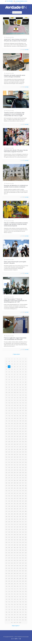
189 (17, 418)
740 (14, 596)
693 (17, 581)
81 (6, 384)
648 (25, 565)
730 (9, 594)
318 (20, 459)
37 (17, 369)
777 (6, 609)
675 (12, 576)
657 (6, 570)
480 (25, 511)
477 (17, 511)
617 (6, 557)
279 (23, 446)
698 (9, 583)
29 (17, 366)
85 (17, 384)
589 (17, 547)
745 (6, 599)
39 (22, 369)
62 (20, 377)
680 (25, 576)
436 (14, 498)
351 (23, 470)
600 (25, 550)
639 (23, 563)
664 (25, 570)
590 (20, 547)
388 (14, 483)
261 (17, 441)
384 (25, 480)
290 (9, 451)
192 (25, 418)
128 (25, 397)
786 (9, 612)
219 (12, 428)
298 (9, 454)
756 (14, 601)
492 (14, 516)
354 (9, 472)
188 (14, 418)
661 (17, 570)
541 (17, 532)
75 (11, 382)
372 (14, 477)
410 (9, 490)
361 (6, 475)
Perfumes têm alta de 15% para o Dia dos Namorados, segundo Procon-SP (16, 150)
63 (22, 377)
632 (25, 560)
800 (25, 614)
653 (17, 568)
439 (23, 498)
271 (23, 444)
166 (20, 410)
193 (6, 420)
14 (20, 361)
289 (6, 451)
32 (25, 366)
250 (9, 439)
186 (9, 418)
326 (20, 462)
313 (6, 459)
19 (11, 364)
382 (20, 480)
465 (6, 508)
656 (25, 568)
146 (9, 405)
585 (6, 547)
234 (9, 433)
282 (9, 449)
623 (23, 557)
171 (12, 413)
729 (6, 594)
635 (12, 563)
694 (20, 581)
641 (6, 565)
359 (23, 472)
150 (20, 405)
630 (20, 560)
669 (17, 573)
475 (12, 511)
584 (25, 545)
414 (20, 490)
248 (25, 436)
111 (23, 392)
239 (23, 433)
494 (20, 516)
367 (23, 475)
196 (14, 420)
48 (25, 371)
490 (9, 516)
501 (17, 519)
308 (14, 457)
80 (25, 382)
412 (14, 490)
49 (6, 374)
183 (23, 415)
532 (14, 529)
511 (23, 521)
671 (23, 573)
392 (25, 483)
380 (14, 480)
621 (17, 557)
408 (25, 488)
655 (23, 568)
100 (14, 389)
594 (9, 550)
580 (14, 545)
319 (23, 459)
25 (6, 366)
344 (25, 467)
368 (25, 475)
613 (17, 555)
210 (9, 426)
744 (25, 596)
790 (20, 612)
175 (23, 413)
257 (6, 441)
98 (9, 389)
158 (20, 408)
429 (17, 495)
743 (23, 596)
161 (6, 410)
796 (14, 614)
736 (25, 594)
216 (25, 426)
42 (9, 371)
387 (12, 483)
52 (14, 374)
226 (9, 431)
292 (14, 451)
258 (9, 441)
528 (25, 526)
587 (12, 547)
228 (14, 431)
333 (17, 464)
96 (25, 387)
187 (12, 418)
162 (9, 410)
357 (17, 472)
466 (9, 508)
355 (12, 472)
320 (25, 459)
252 (14, 439)
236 (14, 433)
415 (23, 490)
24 (25, 364)
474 (9, 511)
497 (6, 519)
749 (17, 599)
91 (11, 387)
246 (20, 436)
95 (22, 387)
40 (25, 369)
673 (6, 576)
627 (12, 560)
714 (9, 588)
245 (17, 436)
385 (6, 483)
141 (17, 402)
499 (12, 519)
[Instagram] (20, 3)
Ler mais (26, 49)
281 (6, 449)
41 (6, 371)
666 (9, 573)
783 (23, 609)
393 (6, 485)
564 (14, 539)
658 (9, 570)
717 (17, 588)
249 (6, 439)
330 (9, 464)
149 (17, 405)
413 (17, 490)
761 (6, 604)
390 (20, 483)
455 (23, 503)
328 (25, 462)
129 (6, 400)
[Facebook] (14, 3)
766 (20, 604)
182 (20, 415)
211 (12, 426)
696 (25, 581)
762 (9, 604)
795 (12, 614)
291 (12, 451)
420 (14, 493)
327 (23, 462)
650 (9, 568)
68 (14, 379)
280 (25, 446)
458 (9, 506)
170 (9, 413)
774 (20, 607)
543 (23, 532)
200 (25, 420)
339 (12, 467)
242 (9, 436)
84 (14, 384)
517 (17, 524)
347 (12, 470)
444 (14, 501)
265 (6, 444)
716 (14, 588)
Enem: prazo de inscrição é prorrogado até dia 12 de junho (15, 262)
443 (12, 501)
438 (20, 498)
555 (12, 537)
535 (23, 529)
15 (22, 361)
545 (6, 534)
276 (14, 446)
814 (20, 619)
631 (23, 560)
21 (17, 364)
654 (20, 568)
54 (20, 374)
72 (25, 379)
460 (14, 506)
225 (6, 431)
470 (20, 508)
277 (17, 446)
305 (6, 457)
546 (9, 534)
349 (17, 470)
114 (9, 395)
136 (25, 400)
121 (6, 397)
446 (20, 501)
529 (6, 529)
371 (12, 477)
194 (9, 420)
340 (14, 467)
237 (17, 433)
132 (14, 400)
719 (23, 588)
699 (12, 583)
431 (23, 495)
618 (9, 557)
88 (25, 384)
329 (6, 464)
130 (9, 400)
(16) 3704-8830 (9, 1)
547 (12, 534)
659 (12, 570)
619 (12, 557)
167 (23, 410)
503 (23, 519)
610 (9, 555)
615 (23, 555)
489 (6, 516)
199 (23, 420)
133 (17, 400)
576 (25, 542)
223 (23, 428)
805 (17, 617)
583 (23, 545)
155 (12, 408)
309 (17, 457)
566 (20, 539)
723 (12, 591)
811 (12, 619)
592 (25, 547)
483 (12, 514)
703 (23, 583)
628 (14, 560)
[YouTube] (18, 3)
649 (6, 568)
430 (20, 495)
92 (14, 387)
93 (17, 387)
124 (14, 397)
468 (14, 508)
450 (9, 503)
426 (9, 495)
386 (9, 483)
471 (23, 508)
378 (9, 480)
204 (14, 423)
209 (6, 426)
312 (25, 457)
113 (6, 395)
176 (25, 413)
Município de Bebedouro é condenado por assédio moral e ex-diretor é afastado (16, 186)
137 (6, 402)
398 (20, 485)
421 (17, 493)
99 (11, 389)
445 (17, 501)
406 (20, 488)
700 (14, 583)
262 (20, 441)
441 (6, 501)
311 (23, 457)
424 (25, 493)
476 (14, 511)
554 (9, 537)
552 (25, 534)
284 (14, 449)
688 (25, 578)
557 (17, 537)
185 (6, 418)
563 (12, 539)
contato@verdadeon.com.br (21, 1)
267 (12, 444)
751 (23, 599)
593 (6, 550)
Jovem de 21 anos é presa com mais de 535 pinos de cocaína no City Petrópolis (15, 40)
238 (20, 433)
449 (6, 503)
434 (9, 498)
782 (20, 609)
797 (17, 614)
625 (6, 560)
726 (20, 591)
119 (23, 395)
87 (22, 384)
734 (20, 594)
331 (12, 464)
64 (25, 377)
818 (14, 622)
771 (12, 607)
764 (14, 604)
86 (20, 384)
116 (14, 395)
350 (20, 470)
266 (9, 444)
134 (20, 400)
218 (9, 428)
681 (6, 578)
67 (11, 379)
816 (25, 619)
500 (14, 519)
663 (23, 570)
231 (23, 431)
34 (9, 369)
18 (9, 364)
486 (20, 514)
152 (25, 405)
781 (17, 609)
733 (17, 594)
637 (17, 563)
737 (6, 596)
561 (6, 539)
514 (9, 524)
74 (9, 382)
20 (14, 364)
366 (20, 475)
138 (9, 402)
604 (14, 552)
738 (9, 596)
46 (20, 371)
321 (6, 462)
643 (12, 565)
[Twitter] (16, 3)
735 (23, 594)
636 (14, 563)
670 (20, 573)
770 (9, 607)
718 (20, 588)
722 (9, 591)
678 (20, 576)
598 (20, 550)
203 (12, 423)
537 (6, 532)
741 (17, 596)
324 (14, 462)
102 (20, 389)
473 (6, 511)
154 (9, 408)
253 (17, 439)
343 (23, 467)
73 (6, 382)
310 (20, 457)
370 (9, 477)
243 (12, 436)
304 (25, 454)
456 (25, 503)
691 (12, 581)
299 (12, 454)
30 (20, 366)
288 (25, 449)
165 (17, 410)
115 (12, 395)
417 (6, 493)
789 (17, 612)
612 (14, 555)
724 (14, 591)
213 (17, 426)
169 (6, 413)
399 (23, 485)
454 (20, 503)
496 (25, 516)
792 (25, 612)
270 (20, 444)
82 (9, 384)
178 (9, 415)
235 (12, 433)
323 (12, 462)
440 (25, 498)
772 (14, 607)
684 (14, 578)
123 (12, 397)
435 (12, 498)
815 (23, 619)
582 (20, 545)
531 (12, 529)
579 (12, 545)
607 (23, 552)
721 (6, 591)
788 (14, 612)
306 (9, 457)
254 (20, 439)
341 (17, 467)
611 (12, 555)
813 (17, 619)
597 (17, 550)
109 (17, 392)
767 (23, 604)
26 (9, 366)
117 (17, 395)
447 (23, 501)
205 (17, 423)
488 (25, 514)
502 (20, 519)
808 (25, 617)
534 (20, 529)
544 (25, 532)
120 (25, 395)
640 (25, 563)
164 (14, 410)
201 (6, 423)
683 (12, 578)
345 (6, 470)
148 (14, 405)
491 (12, 516)
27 (11, 366)
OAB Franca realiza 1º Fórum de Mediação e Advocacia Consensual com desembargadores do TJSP (15, 300)
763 (12, 604)
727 (23, 591)
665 (6, 573)
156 (14, 408)
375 (23, 477)
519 (23, 524)
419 (12, 493)
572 (14, 542)
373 (17, 477)
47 (22, 371)
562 (9, 539)
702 (20, 583)
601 (6, 552)
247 (23, 436)
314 (9, 459)
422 (20, 493)
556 (14, 537)
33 (6, 369)
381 (17, 480)
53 (17, 374)
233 (6, 433)
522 (9, 526)
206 (20, 423)
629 (17, 560)
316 (14, 459)
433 (6, 498)
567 (23, 539)
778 (9, 609)
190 (20, 418)
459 (12, 506)
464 (25, 506)
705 (6, 586)
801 (6, 617)
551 (23, 534)
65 (6, 379)
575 (23, 542)
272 (25, 444)
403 (12, 488)
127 (23, 397)
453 (17, 503)
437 (17, 498)
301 (17, 454)
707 (12, 586)
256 (25, 439)
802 (9, 617)
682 (9, 578)
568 (25, 539)
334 (20, 464)
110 (20, 392)
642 (9, 565)
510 (20, 521)
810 (9, 619)
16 (25, 361)
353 (6, 472)
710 (20, 586)
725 (17, 591)
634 (9, 563)
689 (6, 581)
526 (20, 526)
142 (20, 402)
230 (20, 431)
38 (20, 369)
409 (6, 490)
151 (23, 405)
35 (11, 369)
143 (23, 402)
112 (25, 392)
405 (17, 488)
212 (14, 426)
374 (20, 477)
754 (9, 601)
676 (14, 576)
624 (25, 557)
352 (25, 470)
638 (20, 563)
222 (20, 428)
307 (12, 457)
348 (14, 470)
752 (25, 599)
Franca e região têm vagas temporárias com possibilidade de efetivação (15, 338)
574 (20, 542)
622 (20, 557)
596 (14, 550)
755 (12, 601)
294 (20, 451)
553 (6, 537)
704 (25, 583)
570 (9, 542)
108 (14, 392)
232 (25, 431)
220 (14, 428)
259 (12, 441)
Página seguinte (15, 625)
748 (14, 599)
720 (25, 588)
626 (9, 560)
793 (6, 614)
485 (17, 514)
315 (12, 459)
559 (23, 537)
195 (12, 420)
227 (12, 431)
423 (23, 493)
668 (14, 573)
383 (23, 480)
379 (12, 480)
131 (12, 400)
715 (12, 588)
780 (14, 609)
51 (11, 374)
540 (14, 532)
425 (6, 495)
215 (23, 426)
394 (9, 485)
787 (12, 612)
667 (12, 573)
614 (20, 555)
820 (20, 622)
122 (9, 397)
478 (20, 511)
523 (12, 526)
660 (14, 570)
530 (9, 529)
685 (17, 578)
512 (25, 521)
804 (14, 617)
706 (9, 586)
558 (20, 537)
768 (25, 604)
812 (14, 619)
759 (23, 601)
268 (14, 444)
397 (17, 485)
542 (20, 532)
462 (20, 506)
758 (20, 601)
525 (17, 526)
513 (6, 524)
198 (20, 420)
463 (23, 506)
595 (12, 550)
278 (20, 446)
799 (23, 614)
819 (17, 622)
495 (23, 516)
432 (25, 495)
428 (14, 495)
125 (17, 397)
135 (23, 400)
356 (14, 472)
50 (9, 374)
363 (12, 475)
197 (17, 420)
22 (20, 364)
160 (25, 408)
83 (11, 384)
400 (25, 485)
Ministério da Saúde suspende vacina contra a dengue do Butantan (14, 76)
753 (6, 601)
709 (17, 586)
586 (9, 547)
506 (9, 521)
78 (20, 382)
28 (14, 366)
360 (25, 472)
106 (9, 392)
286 (20, 449)
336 (25, 464)
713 (6, 588)
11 (11, 361)
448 (25, 501)
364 (14, 475)
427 (12, 495)
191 (23, 418)
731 (12, 594)
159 (23, 408)
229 (17, 431)
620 (14, 557)
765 (17, 604)
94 (20, 387)
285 (17, 449)
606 (20, 552)
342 (20, 467)
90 (9, 387)
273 (6, 446)
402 (9, 488)
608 (25, 552)
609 (6, 555)
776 (25, 607)
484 (14, 514)
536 (25, 529)
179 (12, 415)
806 (20, 617)
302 (20, 454)
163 (12, 410)
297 (6, 454)
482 (9, 514)
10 (9, 361)
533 (17, 529)
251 (12, 439)
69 (17, 379)
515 (12, 524)
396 (14, 485)
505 (6, 521)
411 (12, 490)
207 (23, 423)
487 (23, 514)
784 (25, 609)
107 (12, 392)
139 (12, 402)
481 (6, 514)
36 (14, 369)
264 (25, 441)
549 (17, 534)
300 (14, 454)
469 (17, 508)
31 (22, 366)
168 (25, 410)
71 (22, 379)
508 (14, 521)
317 (17, 459)
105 (6, 392)
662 (20, 570)
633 (6, 563)
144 (25, 402)
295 (23, 451)
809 (6, 619)
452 (14, 503)
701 (17, 583)
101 (17, 389)
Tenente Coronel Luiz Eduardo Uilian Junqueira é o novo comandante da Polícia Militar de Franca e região (14, 114)
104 (25, 389)
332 (14, 464)
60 (14, 377)
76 (14, 382)
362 (9, 475)
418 (9, 493)
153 (6, 408)
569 (6, 542)
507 (12, 521)
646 (20, 565)
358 (20, 472)
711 (23, 586)
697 (6, 583)
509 (17, 521)
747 (12, 599)
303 (23, 454)
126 (20, 397)
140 (14, 402)
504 (25, 519)
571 (12, 542)
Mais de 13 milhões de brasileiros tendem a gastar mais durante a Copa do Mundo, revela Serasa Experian (16, 224)
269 (17, 444)
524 (14, 526)
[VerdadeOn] (16, 7)
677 (17, 576)
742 (20, 596)
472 (25, 508)
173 (17, 413)
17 (6, 364)
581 (17, 545)
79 (22, 382)
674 (9, 576)
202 (9, 423)
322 (9, 462)
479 (23, 511)
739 (12, 596)
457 (6, 506)
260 (14, 441)
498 (9, 519)
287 (23, 449)
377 (6, 480)
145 (6, 405)
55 (22, 374)
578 (9, 545)
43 (11, 371)
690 (9, 581)
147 (12, 405)
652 (14, 568)
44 (14, 371)
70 (20, 379)
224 (25, 428)
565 (17, 539)
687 (23, 578)
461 (17, 506)
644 (14, 565)
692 (14, 581)
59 (11, 377)
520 (25, 524)
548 (14, 534)
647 (23, 565)
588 (14, 547)
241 (6, 436)
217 (6, 428)
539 (12, 532)
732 (14, 594)
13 (17, 361)
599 (23, 550)
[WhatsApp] (12, 3)
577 (6, 545)
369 (6, 477)
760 (25, 601)
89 (6, 387)
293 (17, 451)
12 (14, 361)
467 (12, 508)
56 (25, 374)
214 (20, 426)
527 (23, 526)
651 (12, 568)
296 (25, 451)
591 (23, 547)
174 (20, 413)
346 (9, 470)
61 (17, 377)
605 (17, 552)
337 (6, 467)
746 (9, 599)
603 (12, 552)
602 (9, 552)
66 (9, 379)
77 (17, 382)
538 (9, 532)
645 (17, 565)
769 (6, 607)
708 (14, 586)
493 (17, 516)
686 (20, 578)
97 (6, 389)
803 (12, 617)
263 (23, 441)
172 (14, 413)
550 (20, 534)
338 (9, 467)
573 (17, 542)
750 (20, 599)
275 (12, 446)
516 (14, 524)
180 (14, 415)
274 (9, 446)
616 (25, 555)
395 (12, 485)
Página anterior (16, 354)
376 (25, 477)
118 (20, 395)
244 (14, 436)
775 (23, 607)
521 (6, 526)
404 (14, 488)
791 (23, 612)
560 (25, 537)
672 (25, 573)
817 (12, 622)
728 (25, 591)
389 (17, 483)
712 (25, 586)
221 (17, 428)
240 (25, 433)
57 (6, 377)
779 (12, 609)
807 (23, 617)
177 (6, 415)
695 (23, 581)
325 (17, 462)
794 (9, 614)
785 (6, 612)
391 (23, 483)
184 (25, 415)
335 (23, 464)
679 (23, 576)
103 (23, 389)
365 (17, 475)
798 (20, 614)
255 (23, 439)
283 (12, 449)
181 (17, 415)
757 (17, 601)
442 (9, 501)
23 (22, 364)
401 (6, 488)
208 (25, 423)
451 (12, 503)
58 (9, 377)
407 (23, 488)
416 (25, 490)
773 (17, 607)
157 (17, 408)
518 (20, 524)
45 (17, 371)
